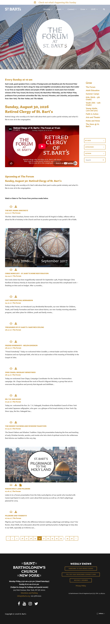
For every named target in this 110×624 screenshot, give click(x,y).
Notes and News (93, 121)
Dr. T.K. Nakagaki (13, 399)
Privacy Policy (81, 586)
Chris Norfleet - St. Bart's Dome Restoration (27, 273)
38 (31, 538)
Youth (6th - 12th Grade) (93, 104)
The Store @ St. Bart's (92, 125)
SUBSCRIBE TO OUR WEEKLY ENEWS (81, 568)
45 (61, 538)
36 (22, 538)
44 (56, 538)
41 (43, 538)
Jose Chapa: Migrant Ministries (20, 372)
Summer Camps (92, 94)
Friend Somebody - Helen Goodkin (21, 345)
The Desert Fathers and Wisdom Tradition (25, 426)
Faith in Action (92, 114)
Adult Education (92, 90)
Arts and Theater (93, 117)
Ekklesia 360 (100, 613)
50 (72, 538)
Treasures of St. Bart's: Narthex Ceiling (24, 327)
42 (48, 538)
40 (39, 538)
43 (52, 538)
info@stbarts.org (23, 596)
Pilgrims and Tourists (16, 516)
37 (26, 538)
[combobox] (95, 140)
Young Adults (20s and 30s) (92, 109)
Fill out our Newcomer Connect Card (81, 574)
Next (76, 538)
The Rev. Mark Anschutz (16, 210)
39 (35, 538)
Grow (89, 82)
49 (67, 538)
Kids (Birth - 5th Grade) (93, 98)
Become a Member (81, 580)
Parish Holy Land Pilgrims (17, 489)
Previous (8, 538)
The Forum (16, 213)
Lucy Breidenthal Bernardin (19, 300)
